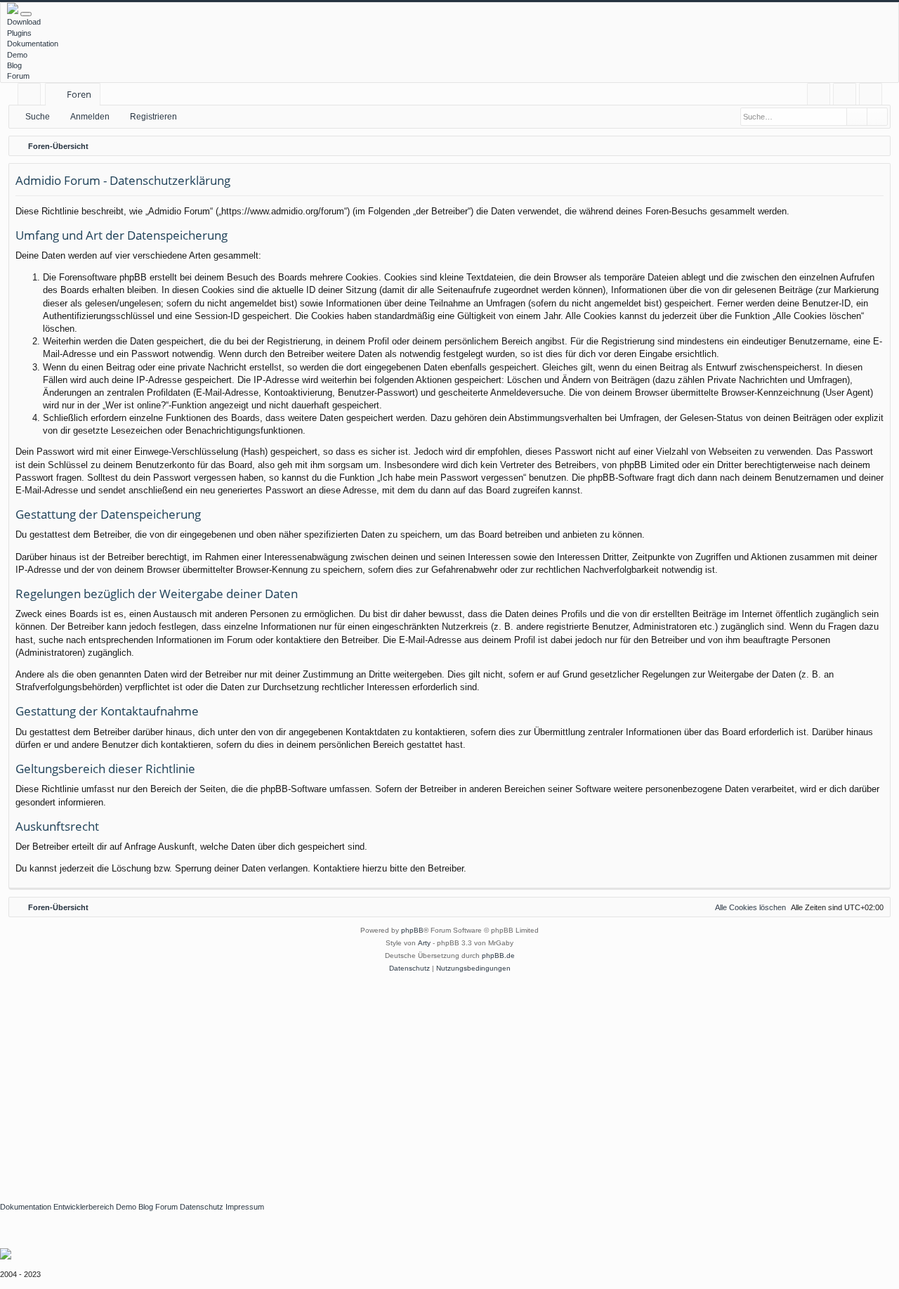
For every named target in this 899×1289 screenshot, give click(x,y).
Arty (424, 943)
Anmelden (90, 117)
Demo (17, 55)
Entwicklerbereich (83, 1207)
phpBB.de (498, 955)
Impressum (244, 1207)
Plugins (19, 33)
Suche (37, 117)
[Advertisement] (421, 1080)
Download (24, 22)
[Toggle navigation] (26, 14)
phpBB (412, 930)
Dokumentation (32, 43)
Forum (18, 76)
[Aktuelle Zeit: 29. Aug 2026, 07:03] (876, 146)
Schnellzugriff (32, 96)
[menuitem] (818, 94)
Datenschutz (201, 1207)
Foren (79, 94)
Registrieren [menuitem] (873, 96)
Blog (14, 65)
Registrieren (153, 117)
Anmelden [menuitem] (847, 96)
